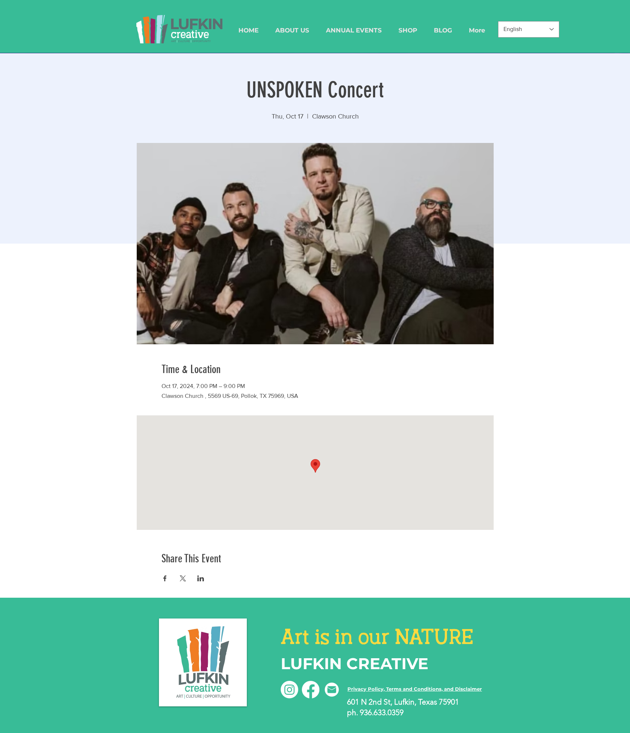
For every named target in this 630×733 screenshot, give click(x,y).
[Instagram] (289, 689)
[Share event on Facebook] (165, 578)
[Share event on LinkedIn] (200, 578)
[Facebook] (310, 689)
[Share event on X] (182, 578)
